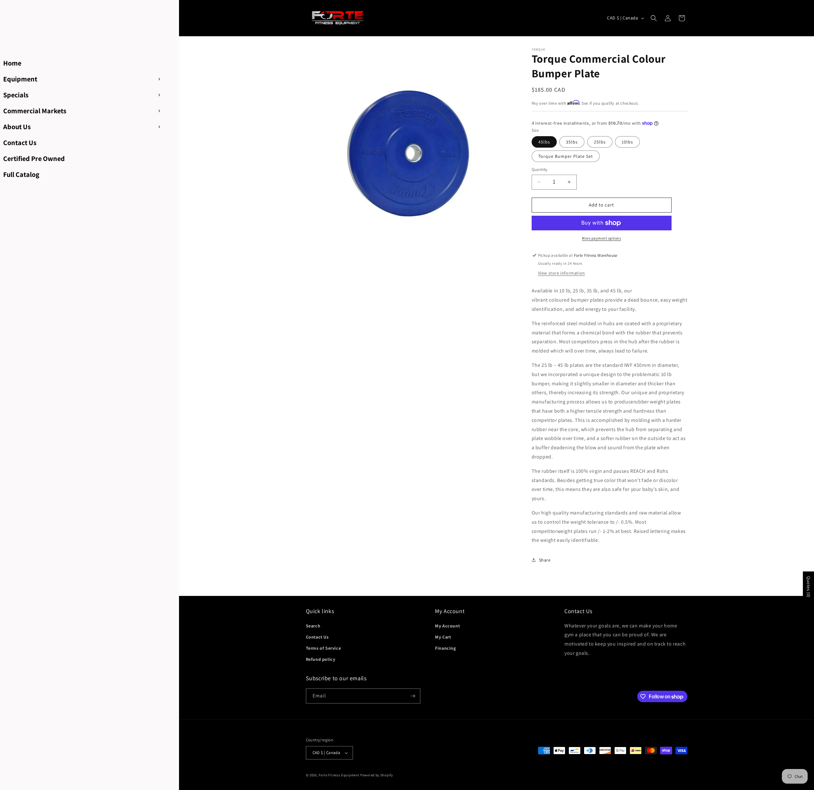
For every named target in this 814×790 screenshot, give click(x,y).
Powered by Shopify (376, 775)
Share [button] (545, 560)
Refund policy (320, 659)
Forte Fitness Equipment (339, 775)
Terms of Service (323, 648)
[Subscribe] (413, 696)
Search (313, 626)
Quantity (540, 169)
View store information (561, 273)
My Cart (443, 637)
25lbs (600, 142)
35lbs (572, 142)
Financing (445, 648)
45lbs (544, 142)
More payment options (601, 238)
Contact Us (317, 637)
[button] (654, 18)
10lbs (627, 142)
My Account (447, 626)
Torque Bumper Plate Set (565, 156)
